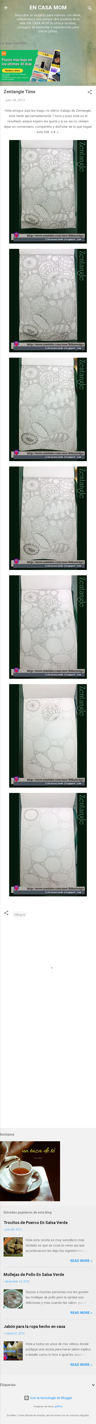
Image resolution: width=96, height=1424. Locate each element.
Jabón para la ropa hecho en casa (34, 1326)
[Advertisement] (48, 1073)
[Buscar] (89, 9)
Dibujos (20, 915)
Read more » (81, 1261)
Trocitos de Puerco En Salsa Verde (36, 1222)
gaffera (59, 1406)
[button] (89, 92)
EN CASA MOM (48, 7)
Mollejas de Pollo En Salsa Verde (34, 1274)
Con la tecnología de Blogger (50, 1398)
